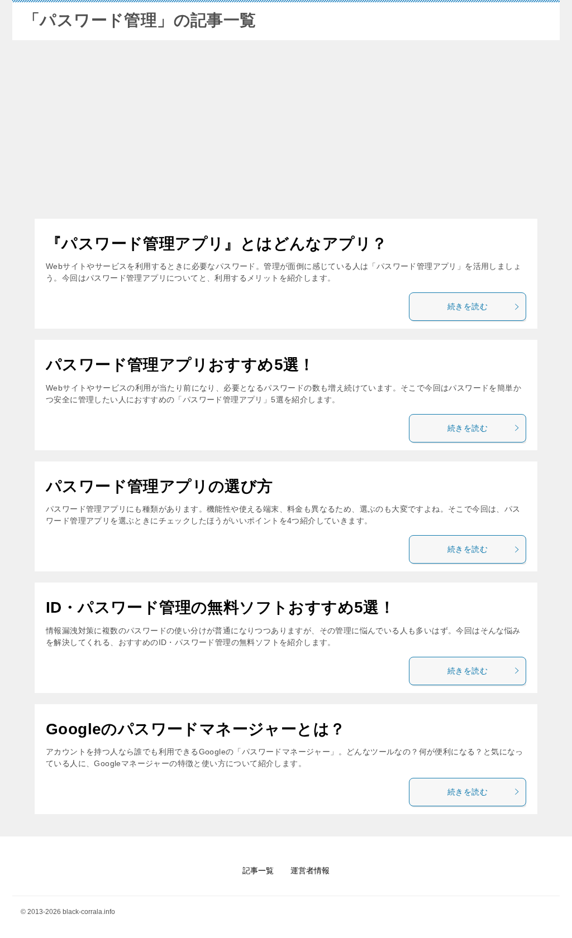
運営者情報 (310, 870)
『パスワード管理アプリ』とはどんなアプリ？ (216, 243)
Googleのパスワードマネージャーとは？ (195, 729)
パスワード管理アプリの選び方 (159, 486)
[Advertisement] (286, 129)
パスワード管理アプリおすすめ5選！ (180, 364)
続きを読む (467, 306)
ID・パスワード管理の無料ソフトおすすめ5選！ (220, 607)
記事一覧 (258, 870)
